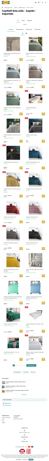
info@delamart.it (7, 403)
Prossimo (24, 394)
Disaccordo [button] (25, 459)
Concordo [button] (31, 459)
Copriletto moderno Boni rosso (10, 217)
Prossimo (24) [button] (31, 365)
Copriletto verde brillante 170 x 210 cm (11, 352)
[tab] (22, 33)
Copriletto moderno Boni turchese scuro (34, 188)
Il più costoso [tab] (29, 29)
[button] (21, 59)
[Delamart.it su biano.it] (28, 451)
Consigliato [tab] (11, 29)
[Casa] (6, 2)
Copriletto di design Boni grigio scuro (11, 242)
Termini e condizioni (6, 417)
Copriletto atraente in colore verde (10, 324)
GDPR (3, 419)
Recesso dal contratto (18, 418)
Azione (25, 24)
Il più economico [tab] (19, 29)
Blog (3, 421)
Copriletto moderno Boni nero (32, 242)
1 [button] (14, 365)
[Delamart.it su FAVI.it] (22, 451)
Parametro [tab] (29, 20)
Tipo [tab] (18, 20)
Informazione (5, 415)
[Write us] (24, 439)
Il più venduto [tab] (38, 29)
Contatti (3, 422)
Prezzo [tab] (23, 20)
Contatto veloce (7, 405)
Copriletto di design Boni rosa (32, 217)
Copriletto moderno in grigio (31, 134)
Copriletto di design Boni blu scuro (33, 162)
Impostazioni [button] (18, 459)
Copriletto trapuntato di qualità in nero (11, 162)
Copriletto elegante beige (31, 107)
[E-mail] (35, 2)
